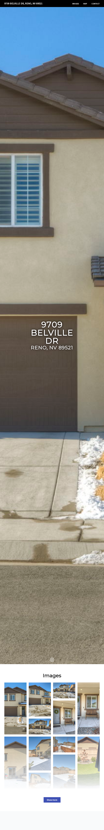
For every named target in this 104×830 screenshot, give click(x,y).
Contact (96, 3)
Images (75, 3)
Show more (52, 800)
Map (85, 3)
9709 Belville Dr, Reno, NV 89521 (23, 3)
